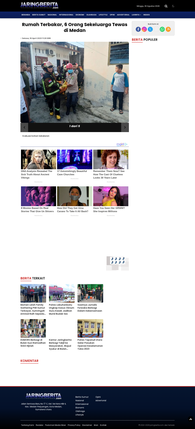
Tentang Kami (27, 425)
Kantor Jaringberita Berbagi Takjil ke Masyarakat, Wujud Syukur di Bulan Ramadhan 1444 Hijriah (60, 347)
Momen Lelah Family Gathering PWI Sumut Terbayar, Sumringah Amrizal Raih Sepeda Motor (32, 310)
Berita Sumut (38, 15)
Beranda (26, 15)
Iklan (96, 425)
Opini (112, 15)
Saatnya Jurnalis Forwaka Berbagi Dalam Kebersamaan (90, 307)
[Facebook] (138, 29)
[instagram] (144, 29)
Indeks (146, 15)
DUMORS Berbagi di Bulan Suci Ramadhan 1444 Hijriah (33, 342)
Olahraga (91, 15)
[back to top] (191, 419)
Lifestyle (103, 15)
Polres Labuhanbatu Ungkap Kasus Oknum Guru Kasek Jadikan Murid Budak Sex (61, 309)
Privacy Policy (74, 425)
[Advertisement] (61, 242)
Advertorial (123, 15)
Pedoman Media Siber (55, 425)
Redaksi (39, 425)
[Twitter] (150, 29)
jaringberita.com (157, 425)
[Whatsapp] (162, 29)
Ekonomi (80, 15)
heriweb (171, 425)
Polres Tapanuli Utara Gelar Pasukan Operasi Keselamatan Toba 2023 (90, 344)
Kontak (103, 425)
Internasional (66, 15)
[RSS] (168, 29)
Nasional (52, 15)
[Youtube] (156, 29)
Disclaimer (87, 425)
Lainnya (135, 15)
